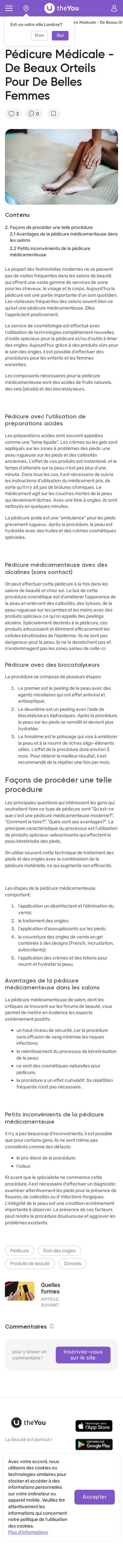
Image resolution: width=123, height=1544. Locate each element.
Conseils (72, 1263)
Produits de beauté (30, 1263)
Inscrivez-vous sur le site (83, 1355)
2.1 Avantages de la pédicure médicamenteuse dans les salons (64, 237)
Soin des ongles (59, 1251)
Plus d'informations (28, 1532)
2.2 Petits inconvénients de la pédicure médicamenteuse (50, 252)
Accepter (95, 1497)
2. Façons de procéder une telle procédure (49, 227)
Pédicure (19, 1251)
